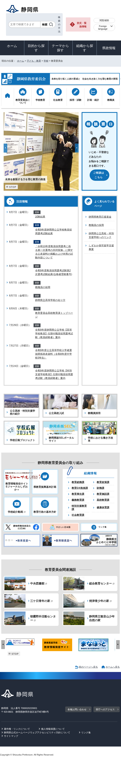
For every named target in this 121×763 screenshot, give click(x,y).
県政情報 (108, 48)
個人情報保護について (53, 729)
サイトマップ (11, 736)
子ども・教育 (34, 60)
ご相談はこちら (98, 175)
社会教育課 (78, 515)
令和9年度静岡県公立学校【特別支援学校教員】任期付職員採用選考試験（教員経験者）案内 (54, 374)
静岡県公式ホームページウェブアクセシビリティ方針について (37, 732)
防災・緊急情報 (81, 25)
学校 (46, 60)
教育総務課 (78, 482)
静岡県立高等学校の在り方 (50, 300)
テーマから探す (60, 48)
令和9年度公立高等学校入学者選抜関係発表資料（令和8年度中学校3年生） (53, 354)
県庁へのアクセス (105, 709)
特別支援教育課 (79, 507)
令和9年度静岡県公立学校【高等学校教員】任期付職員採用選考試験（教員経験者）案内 (54, 333)
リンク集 (86, 732)
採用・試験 (75, 100)
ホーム (12, 46)
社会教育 (58, 100)
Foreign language (102, 27)
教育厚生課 (78, 494)
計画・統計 (93, 100)
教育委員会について (23, 101)
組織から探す (84, 48)
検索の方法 (59, 24)
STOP (12, 187)
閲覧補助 (104, 20)
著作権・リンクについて (17, 729)
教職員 (110, 100)
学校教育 (40, 100)
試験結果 (40, 216)
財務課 (100, 488)
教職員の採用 (42, 287)
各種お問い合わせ (77, 709)
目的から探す (36, 48)
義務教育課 (78, 500)
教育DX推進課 (80, 488)
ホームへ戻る (113, 667)
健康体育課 (103, 507)
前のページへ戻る (88, 667)
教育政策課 (103, 482)
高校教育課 (103, 500)
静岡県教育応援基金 (100, 216)
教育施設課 (103, 494)
